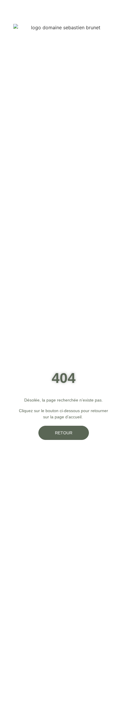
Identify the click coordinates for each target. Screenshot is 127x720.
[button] (118, 9)
